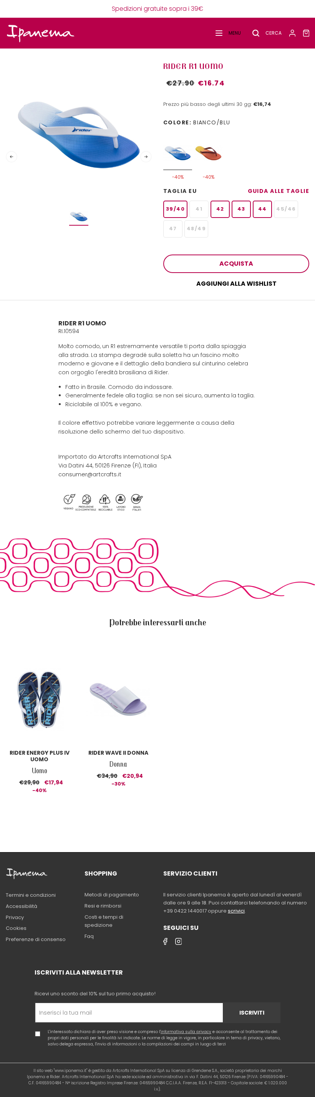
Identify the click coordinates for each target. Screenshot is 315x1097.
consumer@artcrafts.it (89, 474)
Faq (89, 936)
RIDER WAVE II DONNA (118, 753)
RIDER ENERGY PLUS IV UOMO (40, 756)
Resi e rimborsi (103, 905)
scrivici (236, 910)
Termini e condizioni (31, 895)
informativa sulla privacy (186, 1032)
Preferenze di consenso (36, 939)
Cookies (16, 928)
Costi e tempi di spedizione (104, 921)
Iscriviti (251, 1013)
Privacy (15, 917)
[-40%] (177, 149)
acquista (236, 263)
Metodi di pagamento (112, 894)
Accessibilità (21, 906)
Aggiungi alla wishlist (236, 283)
